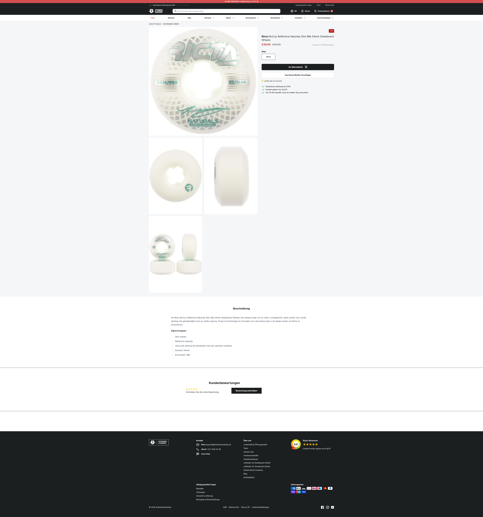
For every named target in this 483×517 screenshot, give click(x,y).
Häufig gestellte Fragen (303, 5)
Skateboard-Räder (171, 24)
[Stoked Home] (156, 11)
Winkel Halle (329, 5)
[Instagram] (327, 507)
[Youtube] (332, 507)
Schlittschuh (155, 24)
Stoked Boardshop (163, 507)
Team (318, 5)
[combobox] (226, 11)
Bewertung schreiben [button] (246, 390)
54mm (268, 57)
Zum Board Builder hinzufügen (298, 75)
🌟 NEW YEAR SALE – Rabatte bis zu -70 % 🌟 (241, 1)
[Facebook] (322, 507)
